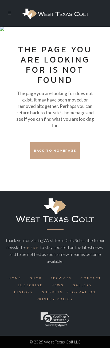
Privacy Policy (55, 299)
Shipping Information (69, 292)
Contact (90, 278)
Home (15, 278)
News (58, 285)
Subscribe (30, 285)
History (23, 292)
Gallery (82, 285)
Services (61, 278)
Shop (36, 278)
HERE (33, 248)
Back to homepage (55, 150)
